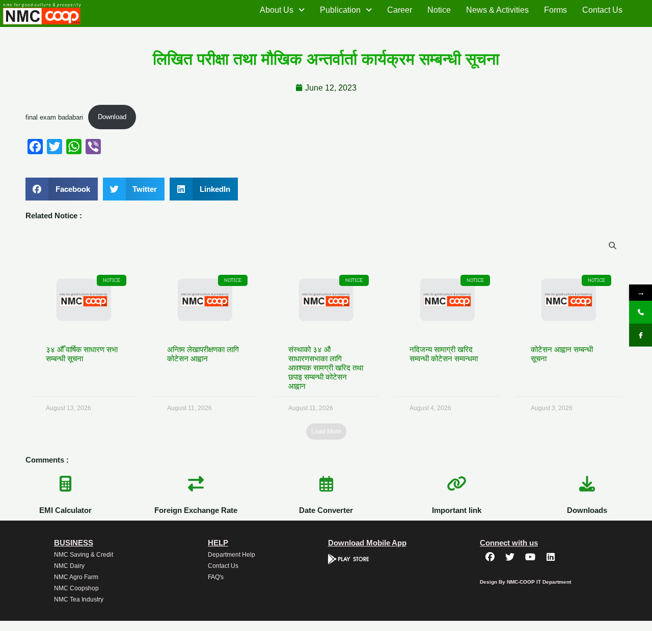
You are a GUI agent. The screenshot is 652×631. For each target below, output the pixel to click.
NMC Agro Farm (76, 577)
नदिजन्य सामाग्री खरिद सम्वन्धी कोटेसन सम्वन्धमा (444, 354)
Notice (439, 10)
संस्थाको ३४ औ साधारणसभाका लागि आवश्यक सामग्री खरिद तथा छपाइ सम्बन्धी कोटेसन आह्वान (325, 367)
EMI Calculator (65, 510)
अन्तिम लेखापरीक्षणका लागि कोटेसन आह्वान (203, 354)
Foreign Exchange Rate (195, 510)
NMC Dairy (69, 565)
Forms (555, 10)
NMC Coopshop (76, 588)
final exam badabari (54, 117)
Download (112, 117)
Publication (340, 10)
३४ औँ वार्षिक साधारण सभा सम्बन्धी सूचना (82, 354)
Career (399, 10)
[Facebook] (640, 335)
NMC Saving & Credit (83, 554)
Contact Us (602, 10)
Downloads (587, 510)
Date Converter (326, 510)
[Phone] (640, 312)
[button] (282, 10)
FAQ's (216, 577)
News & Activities (497, 10)
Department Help (231, 554)
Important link (456, 510)
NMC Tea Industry (78, 599)
